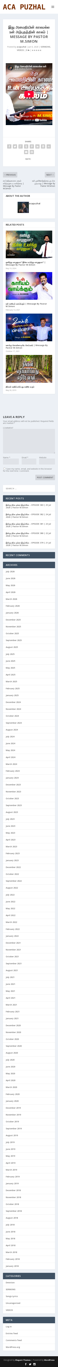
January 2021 (12, 1018)
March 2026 (11, 599)
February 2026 (13, 606)
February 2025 (13, 688)
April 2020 (10, 1080)
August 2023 (12, 812)
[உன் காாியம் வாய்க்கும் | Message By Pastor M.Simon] (29, 286)
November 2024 (13, 709)
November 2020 (13, 1032)
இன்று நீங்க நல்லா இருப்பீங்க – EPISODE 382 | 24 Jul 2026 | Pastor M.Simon (28, 515)
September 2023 (14, 805)
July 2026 (10, 571)
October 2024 (12, 716)
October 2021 (12, 956)
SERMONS (45, 46)
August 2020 (12, 1052)
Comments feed (14, 1340)
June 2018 (10, 1231)
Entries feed (12, 1333)
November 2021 (13, 949)
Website (42, 457)
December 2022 (13, 867)
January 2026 (12, 612)
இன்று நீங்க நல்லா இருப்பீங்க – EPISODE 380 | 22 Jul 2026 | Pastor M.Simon (28, 534)
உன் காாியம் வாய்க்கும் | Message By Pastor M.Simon (26, 305)
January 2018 (12, 1266)
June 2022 (10, 901)
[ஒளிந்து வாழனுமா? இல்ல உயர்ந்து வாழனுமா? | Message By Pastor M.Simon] (29, 244)
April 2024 (10, 757)
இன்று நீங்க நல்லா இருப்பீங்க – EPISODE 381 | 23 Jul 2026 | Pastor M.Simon (28, 525)
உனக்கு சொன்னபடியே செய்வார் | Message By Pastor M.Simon (27, 346)
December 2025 (13, 619)
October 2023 (12, 798)
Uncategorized (13, 1303)
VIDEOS (20, 50)
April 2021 (10, 998)
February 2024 (13, 771)
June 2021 (10, 984)
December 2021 (13, 942)
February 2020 (13, 1094)
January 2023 (12, 860)
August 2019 (12, 1135)
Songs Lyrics (12, 1296)
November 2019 (13, 1114)
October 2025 (12, 633)
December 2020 (13, 1025)
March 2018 (11, 1252)
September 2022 (14, 881)
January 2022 (12, 936)
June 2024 (10, 743)
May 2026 (10, 585)
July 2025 (10, 654)
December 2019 (13, 1108)
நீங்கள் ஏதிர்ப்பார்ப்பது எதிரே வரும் (20, 386)
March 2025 (11, 681)
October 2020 (12, 1039)
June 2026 (10, 578)
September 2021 (14, 963)
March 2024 (11, 764)
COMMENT (8, 428)
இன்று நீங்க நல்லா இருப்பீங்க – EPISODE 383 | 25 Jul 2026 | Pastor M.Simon (28, 506)
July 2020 (10, 1059)
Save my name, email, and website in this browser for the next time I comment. (27, 469)
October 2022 (12, 874)
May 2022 (10, 908)
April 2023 (10, 839)
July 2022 (10, 894)
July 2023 (10, 819)
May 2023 (10, 832)
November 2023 (13, 791)
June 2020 (10, 1066)
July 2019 (10, 1142)
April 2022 (10, 915)
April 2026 (10, 592)
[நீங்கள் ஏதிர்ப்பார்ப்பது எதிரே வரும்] (29, 369)
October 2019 (12, 1121)
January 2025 (12, 695)
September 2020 (14, 1046)
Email (25, 457)
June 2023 (10, 826)
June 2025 (10, 661)
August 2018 (12, 1217)
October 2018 (12, 1204)
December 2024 (13, 702)
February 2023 (13, 853)
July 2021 (10, 977)
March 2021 (11, 1004)
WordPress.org (13, 1347)
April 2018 (10, 1245)
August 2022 (12, 887)
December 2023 (13, 784)
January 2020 (12, 1101)
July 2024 (10, 736)
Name (6, 457)
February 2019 (13, 1176)
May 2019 (10, 1156)
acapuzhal (21, 46)
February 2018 (13, 1259)
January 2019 (12, 1183)
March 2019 (11, 1169)
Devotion (10, 1282)
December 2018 (13, 1190)
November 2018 (13, 1197)
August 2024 (12, 729)
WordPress (49, 1360)
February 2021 (13, 1011)
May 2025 (10, 667)
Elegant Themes (23, 1360)
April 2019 (10, 1163)
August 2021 (12, 970)
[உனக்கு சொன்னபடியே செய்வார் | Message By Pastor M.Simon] (29, 327)
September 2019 (14, 1128)
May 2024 (10, 750)
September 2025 (14, 640)
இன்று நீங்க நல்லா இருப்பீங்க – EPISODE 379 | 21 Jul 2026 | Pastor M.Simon (28, 544)
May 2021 (10, 991)
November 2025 (13, 626)
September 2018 (14, 1211)
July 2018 (10, 1224)
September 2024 (14, 723)
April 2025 (10, 674)
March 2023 (11, 846)
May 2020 (10, 1073)
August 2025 (12, 647)
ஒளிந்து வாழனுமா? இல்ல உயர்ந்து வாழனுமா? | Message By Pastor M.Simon (26, 263)
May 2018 (10, 1238)
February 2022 (13, 929)
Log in (9, 1326)
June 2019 (10, 1149)
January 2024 (12, 777)
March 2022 (11, 922)
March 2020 (11, 1087)
